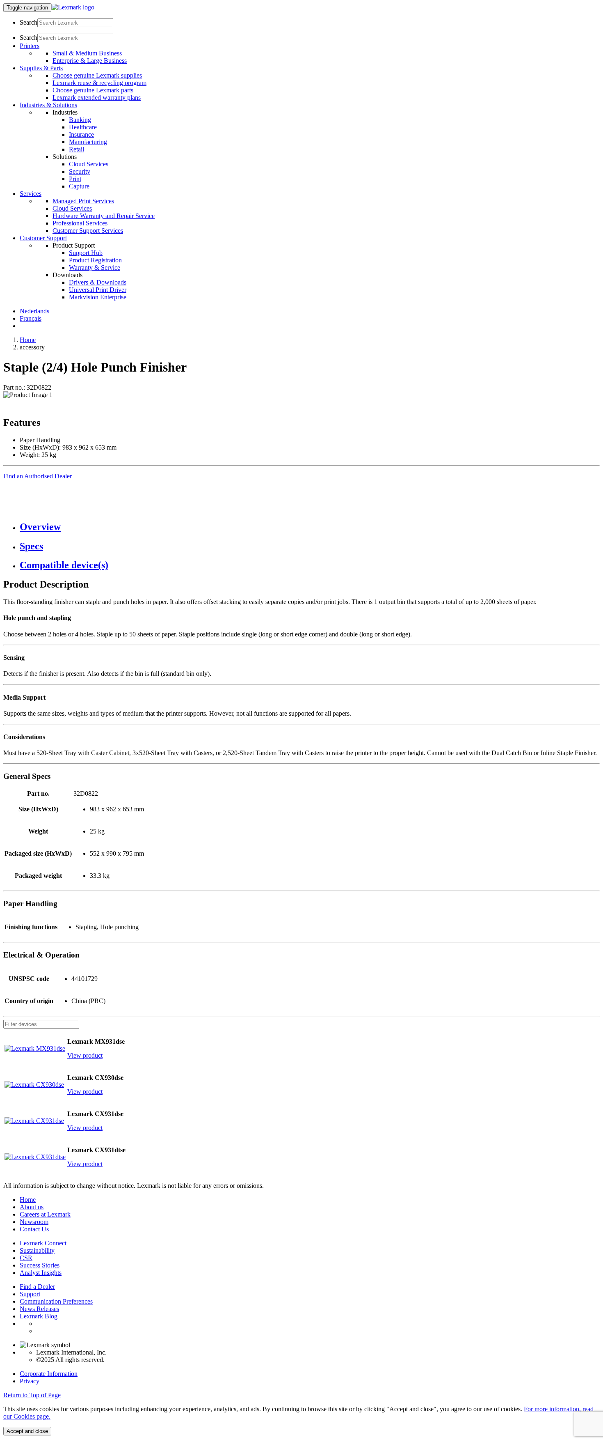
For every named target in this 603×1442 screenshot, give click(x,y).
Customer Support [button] (43, 237)
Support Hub (86, 252)
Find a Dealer (37, 1286)
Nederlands (34, 311)
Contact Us (34, 1229)
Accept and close (27, 1431)
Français (30, 318)
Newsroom (34, 1221)
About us (31, 1206)
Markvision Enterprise (97, 297)
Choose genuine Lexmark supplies (97, 75)
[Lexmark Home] (72, 7)
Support (30, 1293)
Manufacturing (88, 141)
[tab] (310, 527)
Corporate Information (49, 1373)
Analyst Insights (41, 1272)
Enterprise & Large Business (90, 60)
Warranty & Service (94, 267)
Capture (79, 186)
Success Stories (39, 1265)
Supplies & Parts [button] (41, 67)
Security (79, 171)
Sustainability (37, 1250)
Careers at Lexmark (45, 1214)
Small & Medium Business (87, 53)
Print (75, 178)
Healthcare (83, 127)
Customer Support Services (88, 230)
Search (28, 22)
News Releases (39, 1308)
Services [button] (30, 193)
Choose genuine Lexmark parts (93, 90)
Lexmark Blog (38, 1316)
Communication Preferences (56, 1301)
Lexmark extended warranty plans (97, 97)
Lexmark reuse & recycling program (99, 82)
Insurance (81, 134)
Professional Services (80, 223)
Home (28, 339)
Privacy (29, 1381)
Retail (76, 149)
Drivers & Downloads (97, 282)
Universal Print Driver (97, 289)
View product (85, 1055)
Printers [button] (29, 45)
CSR (26, 1257)
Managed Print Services (83, 200)
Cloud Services (88, 164)
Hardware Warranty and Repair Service (104, 215)
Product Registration (95, 260)
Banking (80, 119)
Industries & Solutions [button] (48, 104)
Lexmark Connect (43, 1243)
